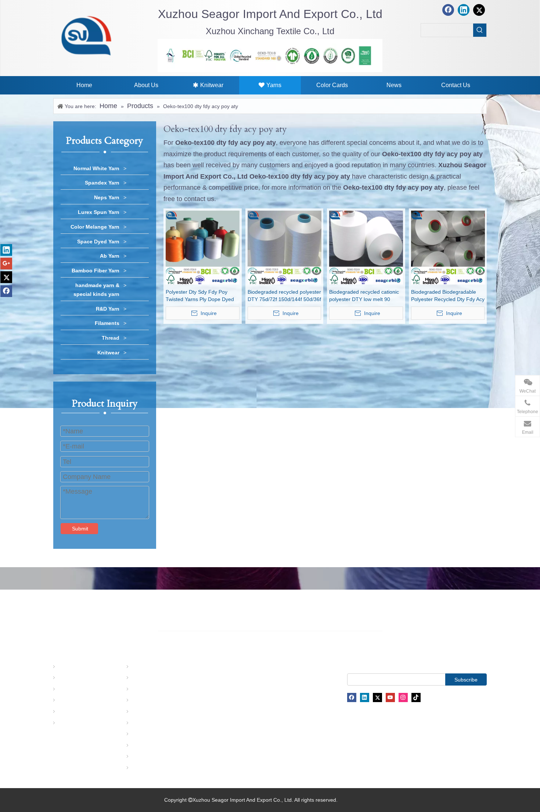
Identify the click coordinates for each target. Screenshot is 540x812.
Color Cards (71, 701)
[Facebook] (448, 10)
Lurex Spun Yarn (98, 212)
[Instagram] (403, 697)
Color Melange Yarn (95, 227)
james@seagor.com (267, 683)
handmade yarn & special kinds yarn (96, 289)
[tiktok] (416, 697)
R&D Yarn (107, 309)
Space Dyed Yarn (98, 241)
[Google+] (6, 263)
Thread (110, 338)
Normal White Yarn (96, 168)
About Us (67, 678)
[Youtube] (390, 697)
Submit (80, 529)
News (63, 712)
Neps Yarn (106, 197)
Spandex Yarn (102, 183)
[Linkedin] (463, 10)
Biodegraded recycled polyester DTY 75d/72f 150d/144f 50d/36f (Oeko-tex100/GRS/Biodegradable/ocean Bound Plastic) (284, 296)
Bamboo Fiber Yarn (95, 270)
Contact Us (70, 723)
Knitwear (108, 352)
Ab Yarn (109, 256)
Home (64, 667)
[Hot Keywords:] (479, 30)
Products (67, 689)
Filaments (107, 323)
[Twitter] (479, 10)
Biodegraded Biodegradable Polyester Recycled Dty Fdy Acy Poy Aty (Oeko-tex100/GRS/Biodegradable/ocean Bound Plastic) (448, 296)
